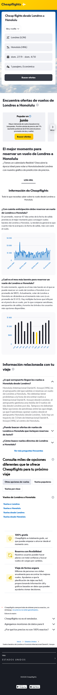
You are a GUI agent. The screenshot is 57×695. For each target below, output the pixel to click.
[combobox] (13, 29)
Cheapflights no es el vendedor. (21, 618)
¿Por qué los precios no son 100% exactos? (27, 629)
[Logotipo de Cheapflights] (11, 4)
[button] (28, 37)
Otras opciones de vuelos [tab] (17, 482)
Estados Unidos (31, 642)
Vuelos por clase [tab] (12, 489)
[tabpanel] (28, 282)
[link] (24, 137)
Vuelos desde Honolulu (14, 517)
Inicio (19, 642)
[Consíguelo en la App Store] (35, 687)
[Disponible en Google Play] (22, 687)
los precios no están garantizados (25, 610)
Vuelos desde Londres (13, 512)
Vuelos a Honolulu (12, 508)
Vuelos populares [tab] (42, 482)
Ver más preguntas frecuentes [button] (28, 451)
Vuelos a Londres (11, 504)
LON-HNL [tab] (28, 180)
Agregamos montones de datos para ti (24, 624)
